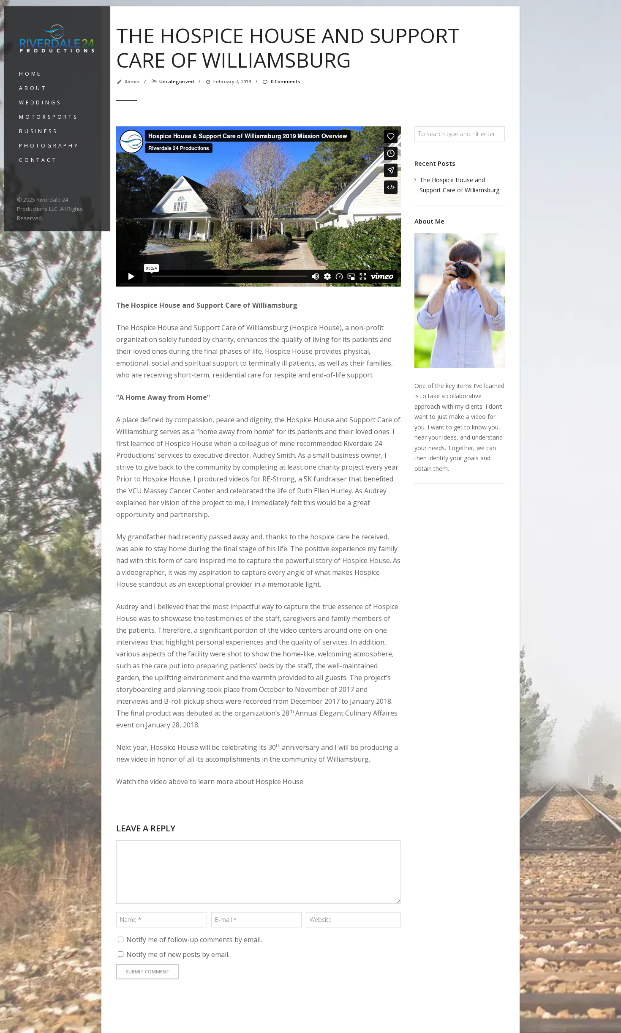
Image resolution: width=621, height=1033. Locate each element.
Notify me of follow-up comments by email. (194, 939)
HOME (30, 73)
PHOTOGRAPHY (49, 145)
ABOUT (33, 88)
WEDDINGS (40, 102)
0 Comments (285, 81)
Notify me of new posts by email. (177, 954)
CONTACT (38, 160)
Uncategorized (176, 81)
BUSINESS (38, 131)
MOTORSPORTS (48, 116)
